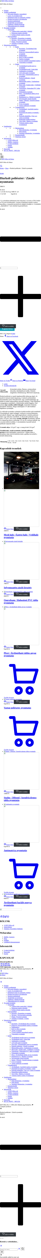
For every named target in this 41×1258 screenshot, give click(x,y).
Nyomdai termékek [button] (9, 1003)
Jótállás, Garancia (13, 142)
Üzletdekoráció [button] (12, 1065)
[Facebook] (1, 917)
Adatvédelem (8, 927)
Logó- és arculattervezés (15, 16)
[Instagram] (3, 917)
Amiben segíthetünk (10, 12)
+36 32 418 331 (5, 963)
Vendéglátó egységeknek (15, 23)
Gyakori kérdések (13, 143)
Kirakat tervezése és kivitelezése (17, 19)
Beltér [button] (9, 1022)
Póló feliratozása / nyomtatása (28, 130)
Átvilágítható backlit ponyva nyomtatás (23, 1037)
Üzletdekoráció (19, 107)
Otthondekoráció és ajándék (16, 26)
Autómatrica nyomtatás (26, 71)
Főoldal (6, 10)
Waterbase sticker (20, 137)
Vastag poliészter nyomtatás (27, 105)
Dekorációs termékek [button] (10, 1020)
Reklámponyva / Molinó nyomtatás (29, 97)
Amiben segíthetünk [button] (10, 987)
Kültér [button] (9, 1036)
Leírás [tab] (6, 384)
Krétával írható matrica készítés (20, 35)
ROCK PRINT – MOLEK (12, 1101)
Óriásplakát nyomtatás (25, 92)
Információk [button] (7, 1089)
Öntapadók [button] (11, 1005)
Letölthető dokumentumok (12, 942)
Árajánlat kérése (7, 329)
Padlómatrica (23, 55)
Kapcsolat (7, 149)
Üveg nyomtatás (24, 104)
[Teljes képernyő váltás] (2, 1236)
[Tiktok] (6, 917)
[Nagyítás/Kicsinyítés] (1, 1236)
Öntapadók (11, 29)
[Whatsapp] (8, 917)
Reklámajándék (20, 135)
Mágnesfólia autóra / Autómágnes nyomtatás (24, 1048)
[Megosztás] (4, 1236)
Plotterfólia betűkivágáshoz (27, 119)
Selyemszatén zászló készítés (27, 99)
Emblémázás (7, 126)
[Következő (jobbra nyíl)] (2, 1238)
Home (2, 168)
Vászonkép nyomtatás (25, 62)
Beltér (17, 47)
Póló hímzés (22, 131)
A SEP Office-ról (13, 140)
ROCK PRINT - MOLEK (12, 150)
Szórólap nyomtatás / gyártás (20, 43)
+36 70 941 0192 (5, 965)
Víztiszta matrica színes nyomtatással (26, 123)
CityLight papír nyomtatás (27, 73)
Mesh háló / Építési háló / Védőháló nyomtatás (25, 1049)
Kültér (17, 64)
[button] (1, 1109)
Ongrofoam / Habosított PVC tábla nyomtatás (25, 1051)
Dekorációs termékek (10, 45)
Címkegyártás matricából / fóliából (21, 31)
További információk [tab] (10, 385)
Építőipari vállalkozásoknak (16, 24)
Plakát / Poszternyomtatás (19, 42)
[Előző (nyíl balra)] (1, 1238)
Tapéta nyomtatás (24, 59)
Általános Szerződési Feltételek (13, 929)
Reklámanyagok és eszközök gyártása (19, 17)
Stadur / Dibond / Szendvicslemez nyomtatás (24, 1060)
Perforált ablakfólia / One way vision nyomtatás (28, 117)
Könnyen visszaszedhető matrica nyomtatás (24, 1025)
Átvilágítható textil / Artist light (28, 69)
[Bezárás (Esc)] (6, 1236)
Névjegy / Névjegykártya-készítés (21, 40)
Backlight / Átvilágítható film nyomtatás (23, 1024)
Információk (7, 138)
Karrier (10, 145)
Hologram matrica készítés (19, 33)
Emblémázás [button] (7, 1077)
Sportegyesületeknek (14, 21)
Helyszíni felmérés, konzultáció (17, 14)
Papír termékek (12, 36)
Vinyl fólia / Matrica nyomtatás (28, 121)
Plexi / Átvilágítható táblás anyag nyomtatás (24, 1055)
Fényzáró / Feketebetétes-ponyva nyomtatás (24, 1044)
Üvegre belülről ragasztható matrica (29, 61)
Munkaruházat (19, 128)
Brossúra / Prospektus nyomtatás (21, 38)
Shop (6, 168)
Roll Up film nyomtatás (26, 57)
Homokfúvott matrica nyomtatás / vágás (23, 1068)
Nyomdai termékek (9, 28)
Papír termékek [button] (12, 1011)
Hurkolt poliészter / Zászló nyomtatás (22, 1046)
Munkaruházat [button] (12, 1079)
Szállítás (10, 147)
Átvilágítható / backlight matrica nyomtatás (24, 1067)
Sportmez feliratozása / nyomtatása (29, 133)
